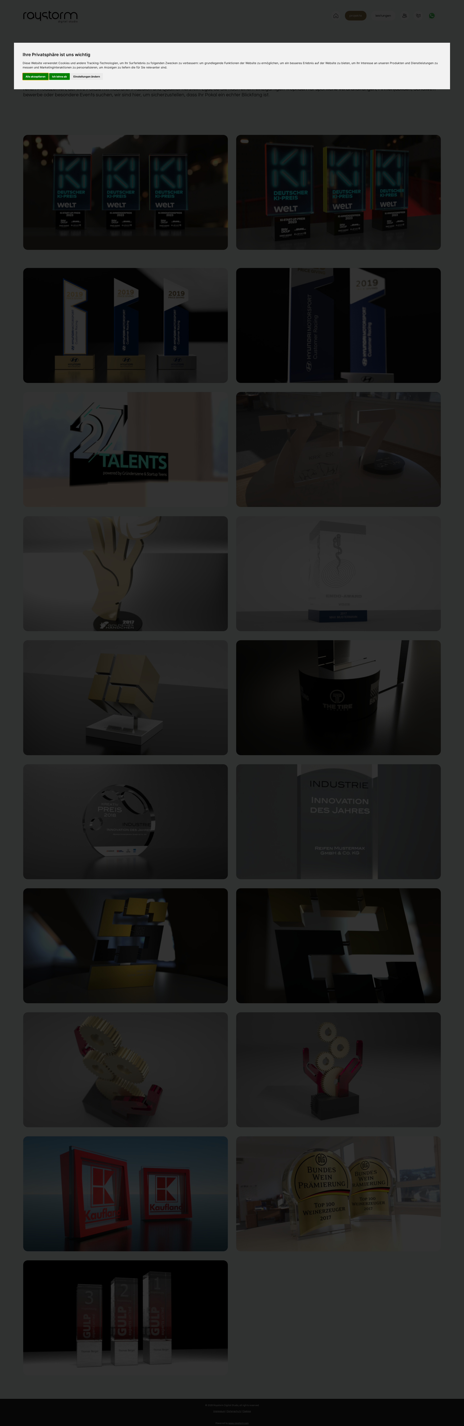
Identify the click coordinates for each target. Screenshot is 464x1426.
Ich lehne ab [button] (59, 76)
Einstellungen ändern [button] (86, 76)
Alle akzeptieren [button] (35, 76)
